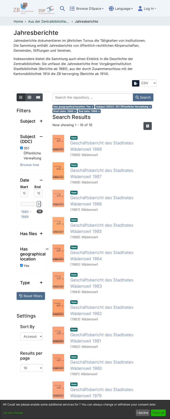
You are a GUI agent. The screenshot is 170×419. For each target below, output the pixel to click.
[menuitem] (87, 8)
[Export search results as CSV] (136, 83)
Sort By (27, 326)
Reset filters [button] (32, 296)
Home (18, 21)
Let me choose (13, 412)
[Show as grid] (29, 97)
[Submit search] (62, 8)
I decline (142, 412)
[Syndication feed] (147, 126)
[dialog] (85, 409)
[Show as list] (21, 97)
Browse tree (29, 165)
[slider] (38, 204)
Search (145, 97)
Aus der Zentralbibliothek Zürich (49, 21)
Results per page (31, 356)
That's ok (158, 412)
